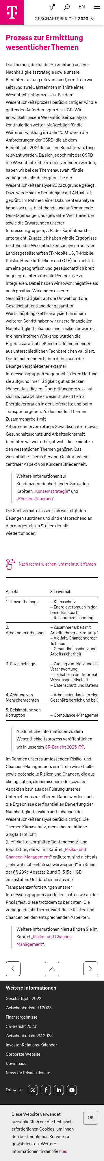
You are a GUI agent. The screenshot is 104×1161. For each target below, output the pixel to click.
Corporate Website (23, 1054)
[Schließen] (52, 7)
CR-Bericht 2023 (61, 747)
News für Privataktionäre (28, 1073)
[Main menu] (97, 7)
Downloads (16, 1064)
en (82, 7)
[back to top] (52, 969)
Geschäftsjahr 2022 (23, 999)
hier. (63, 1151)
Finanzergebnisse (22, 1017)
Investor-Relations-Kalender (31, 1045)
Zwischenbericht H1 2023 (28, 1008)
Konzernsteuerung (35, 499)
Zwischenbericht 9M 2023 (29, 1036)
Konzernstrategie (51, 491)
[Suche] (66, 7)
